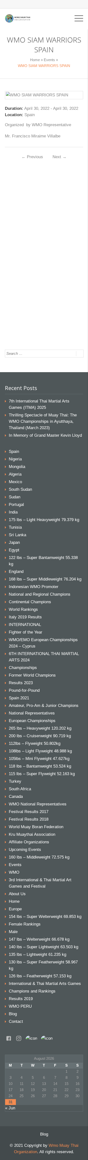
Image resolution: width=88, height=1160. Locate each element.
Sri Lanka (17, 535)
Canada (16, 796)
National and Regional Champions (39, 594)
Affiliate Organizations (29, 842)
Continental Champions (30, 602)
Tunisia (15, 527)
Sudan (14, 497)
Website (23, 241)
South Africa (20, 789)
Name (22, 208)
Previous (32, 157)
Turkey (15, 781)
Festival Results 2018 (28, 819)
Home (35, 60)
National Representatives (32, 713)
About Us (17, 894)
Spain (14, 451)
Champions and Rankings (32, 991)
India (13, 512)
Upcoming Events (25, 849)
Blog (13, 1014)
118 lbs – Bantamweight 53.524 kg (40, 766)
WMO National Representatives (37, 804)
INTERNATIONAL (25, 624)
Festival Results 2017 (28, 811)
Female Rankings (25, 924)
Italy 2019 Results (25, 617)
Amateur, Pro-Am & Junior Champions (43, 705)
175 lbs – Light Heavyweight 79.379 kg (44, 519)
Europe (15, 909)
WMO (14, 872)
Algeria (15, 474)
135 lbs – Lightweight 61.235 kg (37, 954)
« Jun (10, 1108)
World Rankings (23, 609)
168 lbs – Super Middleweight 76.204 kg (45, 579)
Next (59, 157)
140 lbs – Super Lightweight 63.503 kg (43, 947)
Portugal (16, 504)
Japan (14, 542)
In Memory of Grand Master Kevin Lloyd (45, 435)
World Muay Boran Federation (36, 827)
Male (13, 931)
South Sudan (20, 489)
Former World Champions (32, 675)
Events (49, 60)
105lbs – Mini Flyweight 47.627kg (39, 758)
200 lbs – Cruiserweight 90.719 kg (40, 736)
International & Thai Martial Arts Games (45, 983)
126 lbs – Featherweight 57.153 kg (40, 976)
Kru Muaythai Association (32, 834)
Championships (23, 667)
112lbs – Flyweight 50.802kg (34, 743)
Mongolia (17, 466)
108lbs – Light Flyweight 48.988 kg (40, 751)
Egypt (14, 550)
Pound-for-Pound (24, 690)
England (16, 571)
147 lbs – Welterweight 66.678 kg (39, 939)
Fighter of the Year (25, 632)
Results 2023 (21, 682)
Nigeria (15, 459)
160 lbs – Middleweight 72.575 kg (39, 857)
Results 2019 (21, 998)
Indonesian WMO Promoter (33, 586)
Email (22, 224)
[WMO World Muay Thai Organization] (18, 18)
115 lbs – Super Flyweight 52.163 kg (42, 773)
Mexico (15, 482)
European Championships (32, 720)
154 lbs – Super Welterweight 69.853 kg (45, 916)
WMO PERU (20, 1006)
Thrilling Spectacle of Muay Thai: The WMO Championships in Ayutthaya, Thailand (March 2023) (43, 421)
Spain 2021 (19, 698)
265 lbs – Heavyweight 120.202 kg (40, 728)
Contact (16, 1021)
